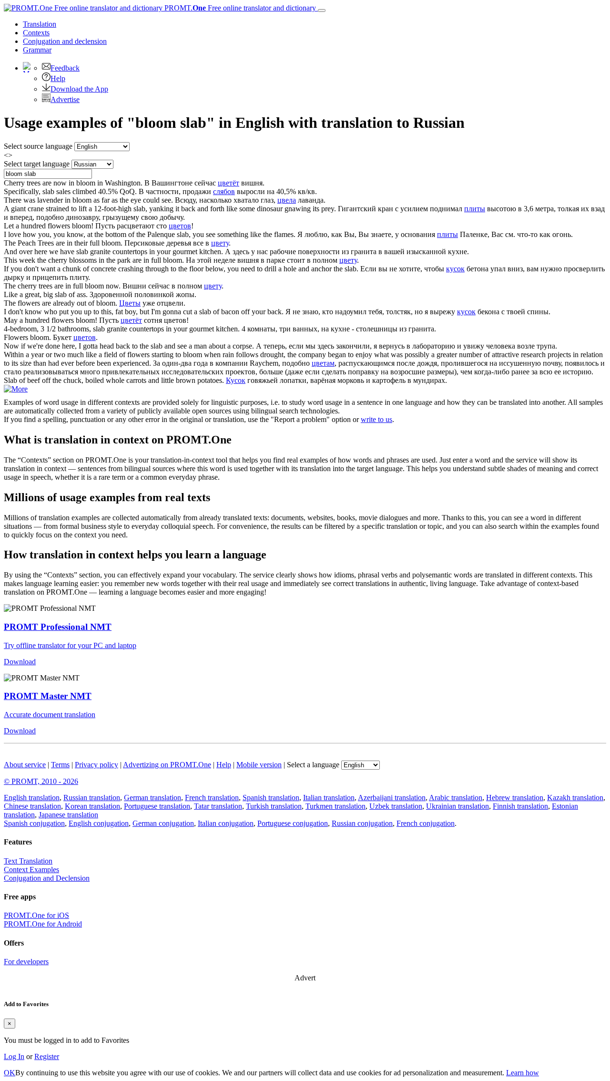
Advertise (65, 99)
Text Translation (28, 861)
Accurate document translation (49, 714)
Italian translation (329, 797)
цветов (180, 226)
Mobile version (259, 765)
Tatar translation (218, 806)
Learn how (522, 1073)
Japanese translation (68, 815)
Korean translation (92, 806)
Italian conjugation (226, 823)
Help (58, 78)
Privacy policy (96, 765)
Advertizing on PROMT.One (167, 765)
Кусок (235, 380)
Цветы (130, 303)
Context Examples (31, 869)
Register (46, 1056)
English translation (32, 797)
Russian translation (91, 797)
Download (20, 662)
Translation (39, 24)
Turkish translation (274, 806)
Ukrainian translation (457, 806)
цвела (286, 200)
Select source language (38, 146)
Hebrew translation (514, 797)
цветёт (228, 183)
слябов (224, 191)
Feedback (65, 68)
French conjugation (425, 823)
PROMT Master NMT (48, 696)
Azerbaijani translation (392, 797)
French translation (212, 797)
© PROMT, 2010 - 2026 (41, 781)
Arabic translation (455, 797)
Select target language (37, 164)
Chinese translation (32, 806)
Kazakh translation (575, 797)
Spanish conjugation (34, 823)
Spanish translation (271, 797)
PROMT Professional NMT (58, 627)
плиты (474, 209)
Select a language (313, 765)
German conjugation (163, 823)
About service (25, 765)
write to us (376, 419)
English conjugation (99, 823)
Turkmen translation (335, 806)
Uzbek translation (395, 806)
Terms (60, 765)
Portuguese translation (157, 806)
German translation (152, 797)
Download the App (79, 89)
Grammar (37, 50)
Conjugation (65, 41)
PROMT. (239, 8)
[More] (16, 389)
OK (9, 1073)
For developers (26, 961)
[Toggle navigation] (321, 10)
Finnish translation (520, 806)
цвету (220, 243)
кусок (455, 269)
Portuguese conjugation (292, 823)
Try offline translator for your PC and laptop (70, 645)
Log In (14, 1056)
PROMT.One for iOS (36, 915)
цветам (323, 363)
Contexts (36, 33)
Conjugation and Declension (47, 878)
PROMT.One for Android (43, 924)
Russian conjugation (362, 823)
